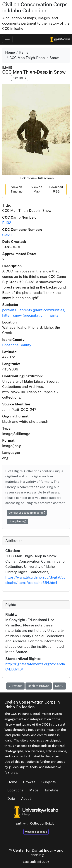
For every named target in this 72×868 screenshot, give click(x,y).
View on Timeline (17, 189)
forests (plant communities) (42, 310)
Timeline (51, 790)
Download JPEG (56, 189)
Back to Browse (38, 686)
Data (11, 798)
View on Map (36, 189)
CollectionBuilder (43, 823)
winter (54, 315)
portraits (9, 310)
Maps (33, 790)
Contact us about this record (25, 512)
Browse (29, 782)
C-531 (7, 235)
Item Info (18, 77)
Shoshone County (16, 345)
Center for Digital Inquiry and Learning (38, 852)
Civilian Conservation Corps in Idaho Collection (35, 7)
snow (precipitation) (29, 315)
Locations (15, 790)
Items (23, 52)
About (26, 798)
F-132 (6, 223)
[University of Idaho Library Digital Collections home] (36, 811)
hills (5, 315)
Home (10, 52)
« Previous (15, 686)
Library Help (15, 521)
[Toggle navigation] (7, 39)
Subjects (48, 782)
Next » (59, 686)
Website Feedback (36, 831)
